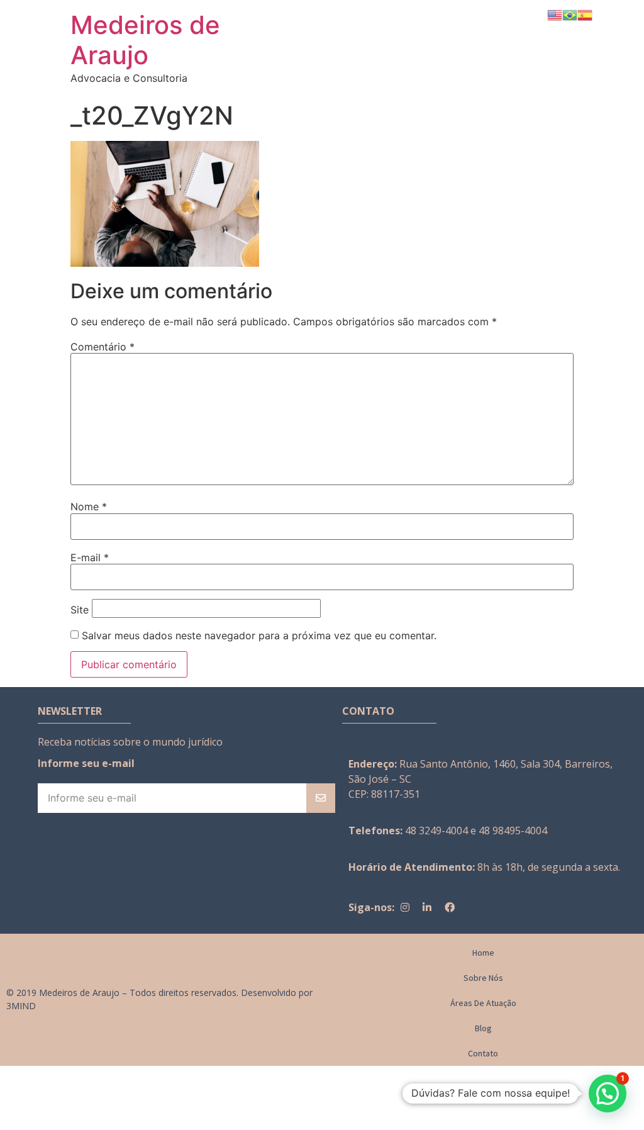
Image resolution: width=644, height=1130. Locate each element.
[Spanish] (584, 14)
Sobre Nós (483, 977)
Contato (483, 1053)
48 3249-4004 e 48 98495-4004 (476, 830)
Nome (88, 506)
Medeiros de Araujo (145, 39)
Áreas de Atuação (483, 1003)
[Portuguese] (569, 14)
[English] (554, 14)
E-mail (89, 557)
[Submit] (320, 798)
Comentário (102, 347)
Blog (483, 1028)
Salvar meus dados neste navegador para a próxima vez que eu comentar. (259, 635)
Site (79, 610)
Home (483, 952)
